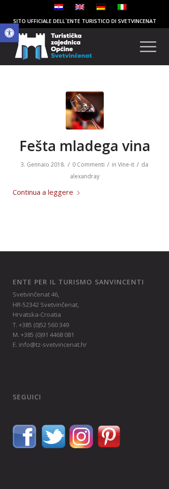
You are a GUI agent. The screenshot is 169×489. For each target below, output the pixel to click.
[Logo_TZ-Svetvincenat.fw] (70, 46)
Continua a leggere (43, 192)
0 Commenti (88, 164)
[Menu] (143, 46)
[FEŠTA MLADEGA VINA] (85, 111)
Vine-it (126, 164)
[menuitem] (143, 46)
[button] (9, 32)
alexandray (85, 176)
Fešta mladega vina (84, 145)
